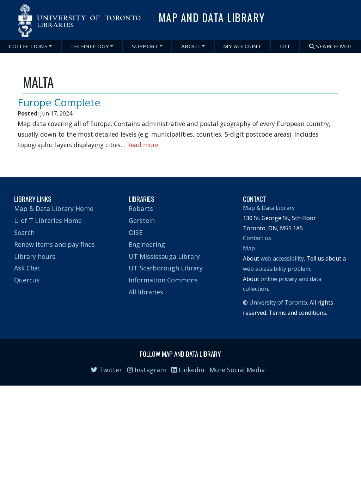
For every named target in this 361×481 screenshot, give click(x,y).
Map (249, 248)
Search (24, 232)
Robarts (141, 208)
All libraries (146, 292)
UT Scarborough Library (166, 268)
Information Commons (163, 280)
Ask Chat (27, 268)
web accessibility (282, 258)
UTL (285, 46)
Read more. (143, 144)
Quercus (26, 280)
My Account (242, 46)
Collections (28, 46)
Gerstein (142, 220)
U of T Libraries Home (48, 220)
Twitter (109, 370)
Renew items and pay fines (54, 244)
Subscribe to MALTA (26, 157)
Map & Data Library (269, 208)
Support (145, 46)
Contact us (257, 238)
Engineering (147, 244)
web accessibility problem (276, 269)
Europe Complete (59, 102)
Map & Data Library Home (53, 208)
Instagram (149, 370)
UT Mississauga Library (164, 256)
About (191, 46)
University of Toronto (278, 302)
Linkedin (190, 370)
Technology (89, 46)
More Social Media (237, 370)
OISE (135, 232)
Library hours (34, 256)
